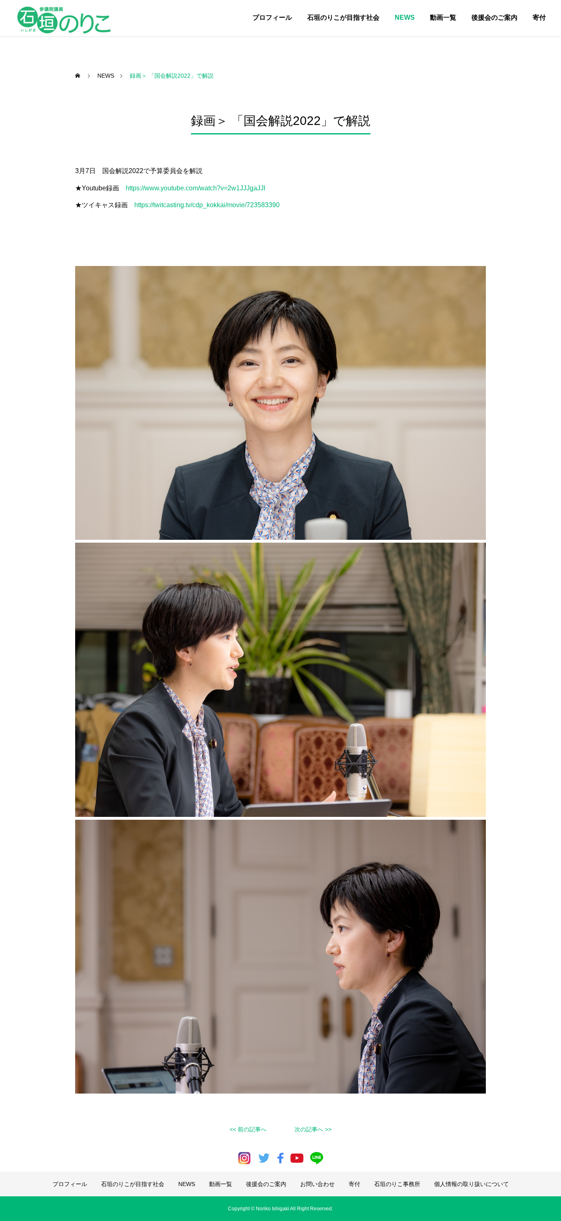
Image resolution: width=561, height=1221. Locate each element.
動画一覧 (443, 17)
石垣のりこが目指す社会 (343, 17)
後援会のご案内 (494, 17)
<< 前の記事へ (248, 1129)
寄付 (539, 17)
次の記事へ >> (312, 1129)
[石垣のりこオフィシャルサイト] (66, 18)
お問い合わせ (317, 1184)
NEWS (405, 17)
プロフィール (272, 17)
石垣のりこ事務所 (397, 1184)
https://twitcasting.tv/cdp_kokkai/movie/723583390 (207, 204)
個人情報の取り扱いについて (471, 1184)
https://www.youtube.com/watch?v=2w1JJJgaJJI (195, 188)
